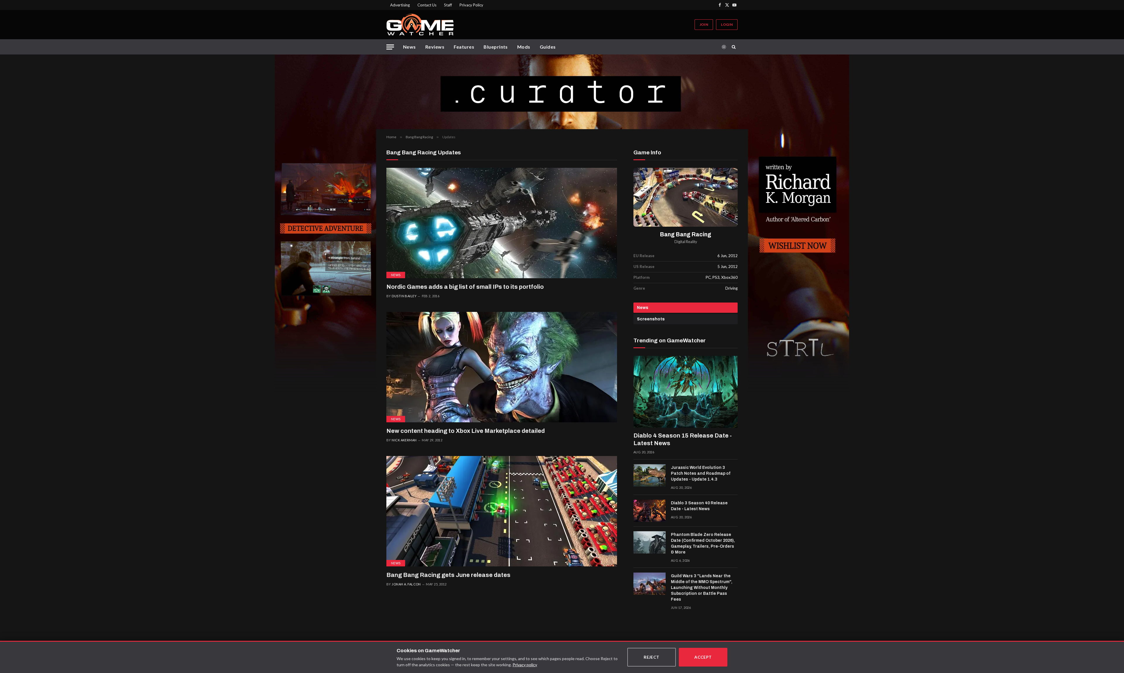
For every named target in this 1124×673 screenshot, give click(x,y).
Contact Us (426, 5)
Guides (548, 46)
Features (464, 46)
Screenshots (651, 319)
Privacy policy (525, 664)
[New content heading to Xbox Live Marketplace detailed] (501, 367)
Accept (703, 657)
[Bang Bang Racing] (685, 197)
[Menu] (390, 47)
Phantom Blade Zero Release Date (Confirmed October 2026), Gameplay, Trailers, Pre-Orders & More (703, 543)
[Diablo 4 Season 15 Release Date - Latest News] (685, 392)
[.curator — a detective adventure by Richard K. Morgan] (562, 91)
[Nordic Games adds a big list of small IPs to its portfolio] (501, 223)
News (409, 46)
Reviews (434, 46)
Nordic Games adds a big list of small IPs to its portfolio (465, 286)
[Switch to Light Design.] (723, 47)
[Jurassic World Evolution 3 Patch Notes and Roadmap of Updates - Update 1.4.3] (649, 475)
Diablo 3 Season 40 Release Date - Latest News (699, 506)
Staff (448, 5)
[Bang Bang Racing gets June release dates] (501, 511)
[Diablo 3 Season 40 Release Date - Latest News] (649, 511)
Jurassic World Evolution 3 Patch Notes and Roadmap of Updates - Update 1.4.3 (700, 473)
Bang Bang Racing (685, 234)
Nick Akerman (404, 440)
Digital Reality (685, 242)
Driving (731, 288)
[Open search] (735, 47)
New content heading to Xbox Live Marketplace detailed (465, 431)
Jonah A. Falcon (406, 584)
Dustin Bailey (404, 296)
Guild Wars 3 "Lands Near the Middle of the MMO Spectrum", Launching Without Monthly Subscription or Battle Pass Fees (701, 588)
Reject (651, 657)
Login (727, 24)
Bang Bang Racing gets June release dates (448, 575)
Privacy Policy (471, 5)
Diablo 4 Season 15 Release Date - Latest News (682, 439)
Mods (523, 46)
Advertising (400, 5)
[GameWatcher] (420, 24)
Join (704, 24)
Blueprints (496, 46)
